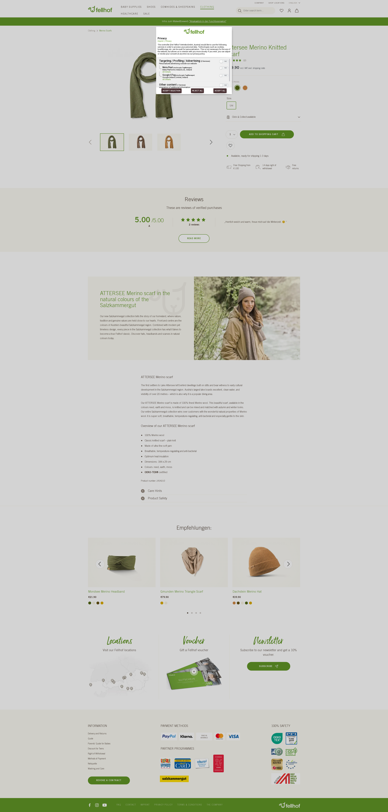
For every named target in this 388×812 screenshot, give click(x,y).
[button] (221, 61)
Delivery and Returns (97, 734)
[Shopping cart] (296, 10)
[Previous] (100, 564)
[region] (194, 74)
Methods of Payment (97, 759)
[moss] (237, 88)
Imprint (161, 41)
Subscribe (266, 666)
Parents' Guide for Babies (99, 744)
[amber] (102, 603)
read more (194, 239)
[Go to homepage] (100, 9)
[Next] (211, 142)
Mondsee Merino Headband (106, 592)
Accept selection (171, 91)
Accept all (220, 91)
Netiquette (92, 764)
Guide (90, 739)
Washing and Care (96, 769)
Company (259, 3)
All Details (166, 72)
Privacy (168, 41)
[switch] (224, 61)
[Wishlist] (281, 10)
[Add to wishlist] (230, 145)
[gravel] (94, 603)
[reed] (245, 88)
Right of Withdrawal (96, 754)
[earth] (98, 603)
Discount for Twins (96, 749)
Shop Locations (276, 3)
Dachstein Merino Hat (247, 592)
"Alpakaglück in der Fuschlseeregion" (207, 21)
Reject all (197, 91)
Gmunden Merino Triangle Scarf (182, 592)
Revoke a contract (109, 781)
